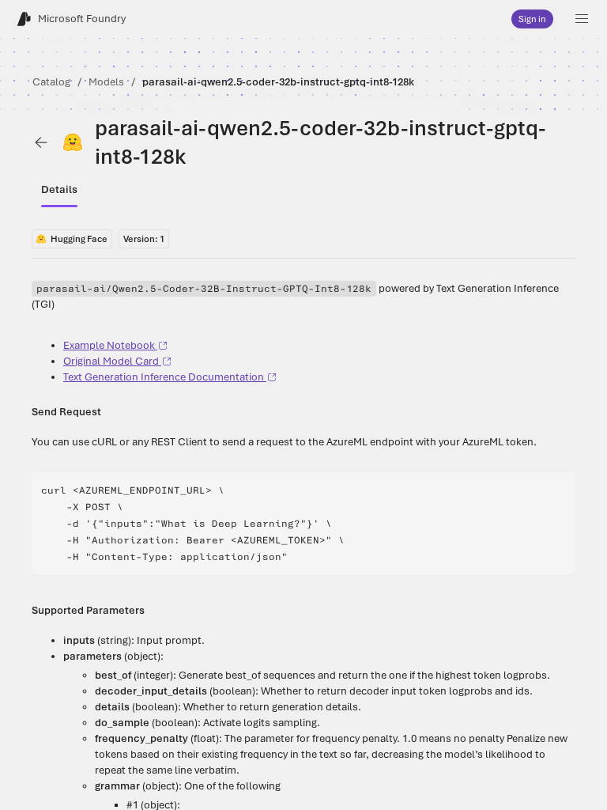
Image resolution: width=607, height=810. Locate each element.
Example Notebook (109, 345)
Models (106, 82)
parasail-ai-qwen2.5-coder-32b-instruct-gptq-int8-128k (278, 82)
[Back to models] (41, 142)
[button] (581, 18)
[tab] (59, 189)
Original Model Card (111, 361)
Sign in (532, 19)
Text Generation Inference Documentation (163, 377)
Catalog (51, 82)
